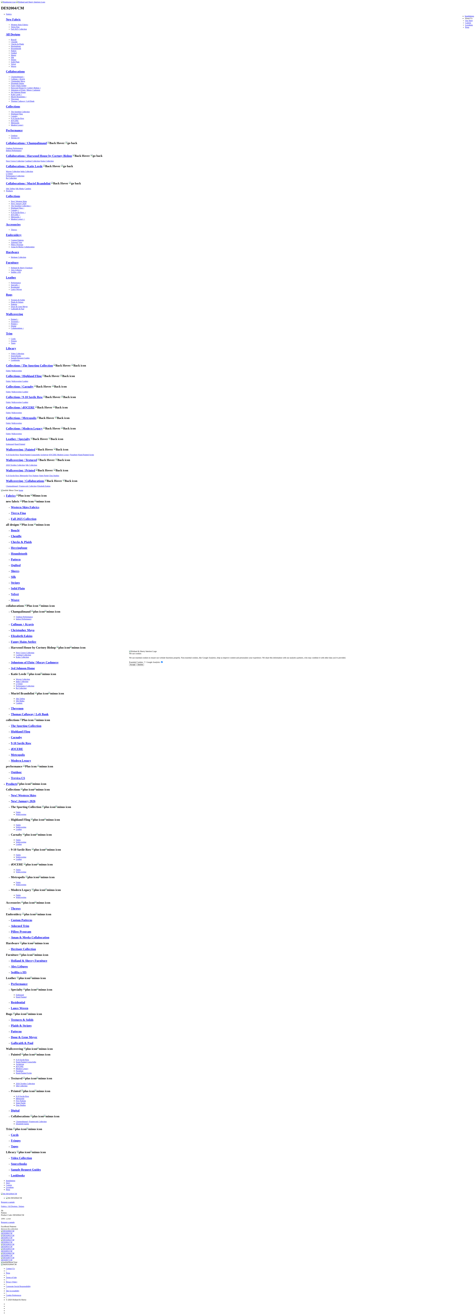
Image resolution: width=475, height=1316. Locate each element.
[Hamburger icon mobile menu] (8, 2)
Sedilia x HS (16, 272)
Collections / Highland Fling (24, 376)
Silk (12, 57)
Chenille (14, 42)
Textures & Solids (18, 300)
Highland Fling (17, 114)
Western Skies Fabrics (19, 25)
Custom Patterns (17, 240)
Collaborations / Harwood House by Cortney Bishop (39, 155)
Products (9, 191)
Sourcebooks (16, 356)
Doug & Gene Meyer (19, 307)
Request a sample (8, 1202)
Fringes (14, 341)
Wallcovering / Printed (20, 470)
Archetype (44, 455)
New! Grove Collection (15, 161)
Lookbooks (15, 360)
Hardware (12, 252)
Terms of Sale (11, 1277)
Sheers (13, 55)
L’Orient (9, 174)
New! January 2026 (18, 204)
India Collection (27, 171)
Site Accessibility (12, 1291)
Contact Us (10, 1269)
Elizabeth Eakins (17, 83)
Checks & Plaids (17, 44)
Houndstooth (16, 48)
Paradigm (74, 455)
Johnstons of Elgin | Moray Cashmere (25, 90)
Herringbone (16, 46)
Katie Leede (16, 94)
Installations (469, 16)
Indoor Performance (14, 150)
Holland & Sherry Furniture (22, 268)
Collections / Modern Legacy (24, 428)
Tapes (13, 343)
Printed (14, 324)
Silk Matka (19, 189)
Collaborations (15, 71)
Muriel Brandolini (18, 97)
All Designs (13, 34)
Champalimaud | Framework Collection (21, 486)
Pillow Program (17, 245)
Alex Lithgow (16, 270)
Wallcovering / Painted (20, 449)
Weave (13, 66)
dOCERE (15, 121)
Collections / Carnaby (20, 386)
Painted (14, 319)
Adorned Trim (16, 242)
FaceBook (5, 1226)
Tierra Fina (15, 27)
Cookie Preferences (13, 1295)
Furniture (12, 262)
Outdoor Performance (14, 148)
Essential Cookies (136, 662)
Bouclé (13, 40)
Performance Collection (15, 176)
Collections (13, 106)
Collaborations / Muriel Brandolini (28, 183)
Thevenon (15, 99)
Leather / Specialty (18, 439)
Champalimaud (17, 77)
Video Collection (17, 354)
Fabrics (9, 14)
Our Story (469, 21)
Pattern (13, 51)
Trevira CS (15, 138)
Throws (14, 230)
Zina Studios (54, 476)
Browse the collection (9, 1229)
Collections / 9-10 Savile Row (24, 397)
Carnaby (14, 116)
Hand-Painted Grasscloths (30, 455)
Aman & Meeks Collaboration (23, 247)
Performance (14, 130)
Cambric (27, 189)
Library (11, 348)
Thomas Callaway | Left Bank (22, 101)
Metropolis (15, 123)
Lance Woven (16, 289)
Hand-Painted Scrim (86, 455)
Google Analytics (153, 662)
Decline (140, 664)
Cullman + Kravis (18, 79)
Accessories (13, 224)
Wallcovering (14, 314)
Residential (15, 287)
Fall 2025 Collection (19, 29)
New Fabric (13, 19)
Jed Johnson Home (18, 92)
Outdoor (14, 136)
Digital (13, 326)
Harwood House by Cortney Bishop (26, 88)
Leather (11, 277)
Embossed (10, 444)
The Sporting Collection (20, 112)
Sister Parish (44, 476)
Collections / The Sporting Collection (29, 365)
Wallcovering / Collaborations (25, 480)
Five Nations (34, 476)
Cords (13, 339)
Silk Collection (31, 465)
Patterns (14, 304)
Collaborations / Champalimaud (26, 143)
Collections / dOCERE (20, 407)
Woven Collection (13, 171)
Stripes (13, 60)
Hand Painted (19, 444)
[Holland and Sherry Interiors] (30, 2)
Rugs (9, 294)
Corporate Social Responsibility (18, 1286)
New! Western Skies (19, 201)
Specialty (15, 285)
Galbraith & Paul (17, 309)
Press (467, 27)
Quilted (14, 53)
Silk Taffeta (10, 189)
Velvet (13, 64)
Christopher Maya (18, 81)
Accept (132, 664)
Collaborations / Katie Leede (24, 166)
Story (8, 1183)
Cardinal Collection (32, 161)
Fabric (8, 371)
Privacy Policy (11, 1282)
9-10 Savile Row (17, 118)
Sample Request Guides (20, 358)
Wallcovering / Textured (21, 460)
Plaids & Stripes (17, 302)
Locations (469, 25)
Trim (9, 333)
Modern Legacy (17, 125)
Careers (468, 23)
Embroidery (14, 235)
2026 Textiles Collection (15, 465)
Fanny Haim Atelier (18, 86)
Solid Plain (15, 62)
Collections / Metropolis (21, 418)
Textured (15, 321)
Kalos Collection (47, 161)
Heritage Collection (18, 257)
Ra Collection (11, 178)
